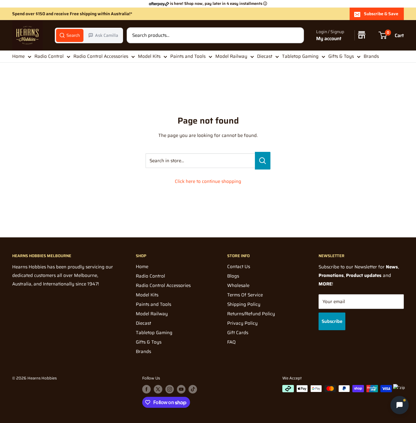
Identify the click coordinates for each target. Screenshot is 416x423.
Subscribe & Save (381, 13)
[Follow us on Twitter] (158, 389)
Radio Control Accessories (100, 56)
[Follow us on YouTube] (181, 389)
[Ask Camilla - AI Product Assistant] (399, 405)
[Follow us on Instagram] (169, 389)
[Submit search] (296, 35)
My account (328, 38)
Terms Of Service (245, 295)
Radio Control (49, 56)
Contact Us (238, 266)
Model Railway (231, 56)
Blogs (233, 276)
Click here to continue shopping (208, 181)
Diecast (264, 56)
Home (18, 56)
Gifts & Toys (341, 56)
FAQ (231, 342)
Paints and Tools (188, 56)
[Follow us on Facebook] (146, 389)
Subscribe (332, 321)
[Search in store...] (262, 161)
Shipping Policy (243, 304)
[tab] (69, 35)
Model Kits (149, 56)
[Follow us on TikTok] (193, 389)
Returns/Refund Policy (251, 313)
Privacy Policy (242, 323)
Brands (371, 56)
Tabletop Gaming (300, 56)
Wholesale (238, 285)
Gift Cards (237, 332)
